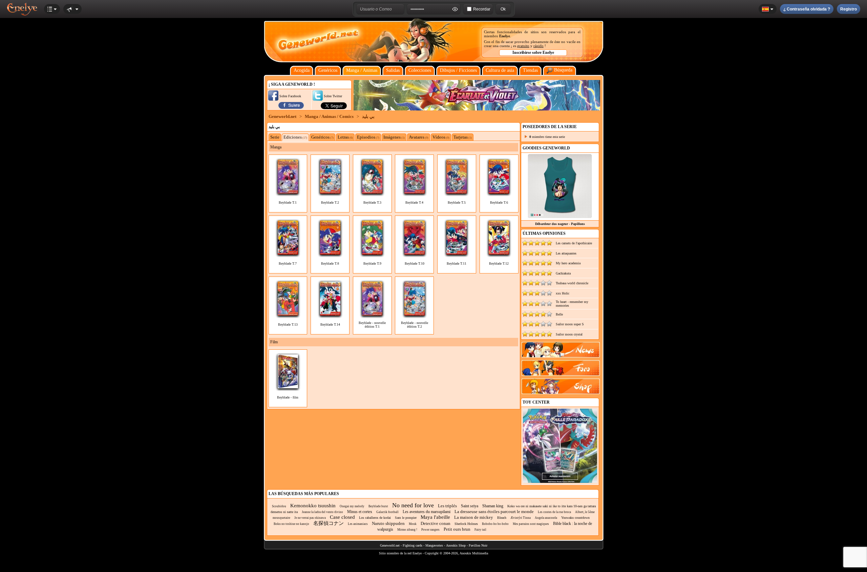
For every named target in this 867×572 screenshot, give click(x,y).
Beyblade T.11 (456, 263)
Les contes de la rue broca (554, 512)
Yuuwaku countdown (575, 517)
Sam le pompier (406, 517)
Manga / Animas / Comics (329, 116)
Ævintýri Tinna (520, 517)
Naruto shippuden (388, 523)
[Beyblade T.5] (456, 192)
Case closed (342, 517)
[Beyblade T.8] (330, 253)
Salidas (393, 70)
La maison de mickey (473, 517)
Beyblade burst (378, 506)
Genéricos (327, 70)
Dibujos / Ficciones (458, 70)
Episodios (368, 137)
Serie (274, 137)
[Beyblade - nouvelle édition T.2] (414, 313)
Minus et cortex (359, 511)
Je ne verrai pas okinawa (310, 517)
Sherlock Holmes (466, 524)
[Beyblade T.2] (330, 192)
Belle (559, 314)
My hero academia (568, 263)
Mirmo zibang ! (407, 529)
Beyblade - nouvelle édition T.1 (372, 324)
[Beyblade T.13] (288, 313)
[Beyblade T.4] (414, 192)
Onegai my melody (352, 506)
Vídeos (440, 137)
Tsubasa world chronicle (572, 283)
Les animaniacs (358, 524)
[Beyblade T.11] (456, 253)
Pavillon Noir (478, 545)
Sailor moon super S (570, 324)
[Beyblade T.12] (499, 253)
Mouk (413, 524)
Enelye (504, 36)
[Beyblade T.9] (372, 253)
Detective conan (435, 523)
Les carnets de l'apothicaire (574, 243)
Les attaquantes (566, 253)
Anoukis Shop (456, 545)
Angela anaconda (546, 517)
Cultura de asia (500, 70)
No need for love (413, 505)
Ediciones (295, 137)
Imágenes (394, 137)
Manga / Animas (361, 70)
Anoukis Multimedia (474, 553)
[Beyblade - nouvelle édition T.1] (372, 313)
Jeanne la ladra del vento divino (322, 512)
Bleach (501, 517)
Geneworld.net (282, 116)
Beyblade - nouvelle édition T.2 (414, 324)
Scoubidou (279, 506)
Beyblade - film (287, 397)
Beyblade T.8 (330, 263)
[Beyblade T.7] (288, 253)
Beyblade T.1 (288, 202)
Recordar (481, 9)
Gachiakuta (563, 273)
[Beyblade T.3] (372, 192)
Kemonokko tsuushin (313, 505)
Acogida (302, 70)
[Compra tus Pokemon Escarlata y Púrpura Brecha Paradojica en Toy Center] (560, 482)
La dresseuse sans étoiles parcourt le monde (494, 511)
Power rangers (430, 529)
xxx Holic (562, 293)
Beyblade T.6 (499, 202)
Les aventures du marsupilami (426, 511)
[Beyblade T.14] (330, 313)
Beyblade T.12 (499, 263)
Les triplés (447, 505)
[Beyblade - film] (288, 386)
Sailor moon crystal (569, 334)
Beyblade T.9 (372, 263)
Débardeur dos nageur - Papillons (560, 224)
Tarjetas (462, 137)
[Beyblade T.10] (414, 253)
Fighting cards (412, 545)
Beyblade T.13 (288, 324)
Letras (345, 137)
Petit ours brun (457, 529)
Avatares (418, 137)
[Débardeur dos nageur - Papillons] (560, 216)
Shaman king (492, 506)
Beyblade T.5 (457, 202)
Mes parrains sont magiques (531, 524)
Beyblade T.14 (330, 324)
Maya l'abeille (435, 517)
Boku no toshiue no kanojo (291, 524)
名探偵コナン (328, 523)
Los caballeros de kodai (375, 517)
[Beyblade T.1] (288, 192)
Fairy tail (480, 529)
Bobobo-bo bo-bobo (495, 524)
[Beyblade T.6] (499, 192)
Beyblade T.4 (414, 202)
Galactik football (387, 512)
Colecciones (419, 70)
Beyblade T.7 (288, 263)
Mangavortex (434, 545)
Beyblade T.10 (414, 263)
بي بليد (368, 116)
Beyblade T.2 (330, 202)
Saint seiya (469, 506)
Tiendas (530, 70)
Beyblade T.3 (372, 202)
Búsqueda (562, 70)
